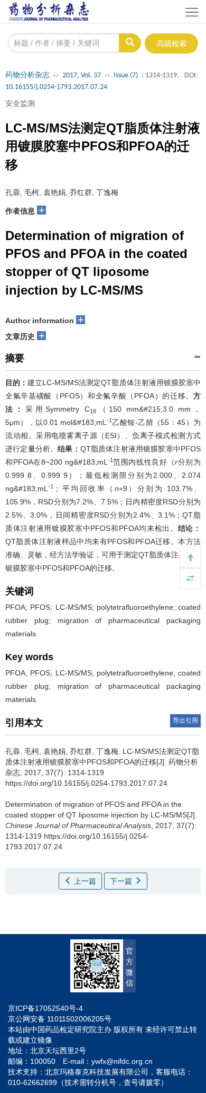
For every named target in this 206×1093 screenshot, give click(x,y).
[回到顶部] (190, 557)
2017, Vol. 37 (81, 75)
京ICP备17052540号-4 (45, 1008)
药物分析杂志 (27, 75)
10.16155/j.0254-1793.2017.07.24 (56, 87)
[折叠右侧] (190, 578)
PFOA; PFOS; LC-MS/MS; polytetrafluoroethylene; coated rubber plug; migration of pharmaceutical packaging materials (103, 620)
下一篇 (122, 881)
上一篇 (84, 881)
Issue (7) (126, 75)
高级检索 (171, 43)
